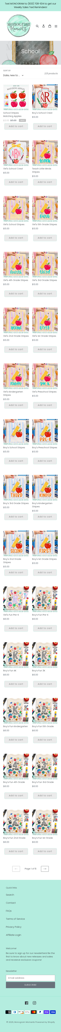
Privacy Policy (13, 927)
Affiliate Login (13, 935)
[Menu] (56, 26)
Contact (11, 903)
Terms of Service (15, 919)
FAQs (9, 911)
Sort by (7, 70)
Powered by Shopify (45, 1022)
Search (10, 895)
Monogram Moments (24, 1022)
